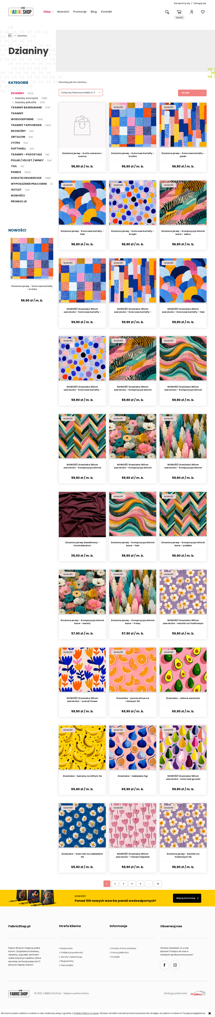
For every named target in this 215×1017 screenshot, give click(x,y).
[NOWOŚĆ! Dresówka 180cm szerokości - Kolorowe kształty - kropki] (82, 359)
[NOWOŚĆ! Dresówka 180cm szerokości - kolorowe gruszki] (183, 748)
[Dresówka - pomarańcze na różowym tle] (132, 670)
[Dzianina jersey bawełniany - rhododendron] (82, 514)
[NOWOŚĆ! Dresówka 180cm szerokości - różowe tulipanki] (132, 826)
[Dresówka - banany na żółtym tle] (82, 748)
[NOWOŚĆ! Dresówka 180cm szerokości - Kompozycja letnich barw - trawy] (183, 436)
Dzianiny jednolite (25, 102)
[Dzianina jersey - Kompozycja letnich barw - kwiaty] (82, 592)
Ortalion (18, 137)
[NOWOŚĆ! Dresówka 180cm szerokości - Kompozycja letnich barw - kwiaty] (132, 436)
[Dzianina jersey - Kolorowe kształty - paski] (183, 125)
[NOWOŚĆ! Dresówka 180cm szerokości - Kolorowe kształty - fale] (183, 281)
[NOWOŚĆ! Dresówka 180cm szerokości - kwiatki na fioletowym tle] (183, 592)
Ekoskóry (18, 131)
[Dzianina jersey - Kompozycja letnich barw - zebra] (183, 203)
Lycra (15, 143)
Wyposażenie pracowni (29, 184)
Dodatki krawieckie (26, 178)
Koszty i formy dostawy (123, 948)
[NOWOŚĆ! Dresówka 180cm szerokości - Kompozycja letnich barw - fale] (183, 359)
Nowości (18, 195)
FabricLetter (67, 965)
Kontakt (115, 956)
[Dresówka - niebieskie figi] (132, 748)
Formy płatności (120, 952)
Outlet (16, 190)
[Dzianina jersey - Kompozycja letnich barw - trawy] (132, 592)
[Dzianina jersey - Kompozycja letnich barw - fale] (132, 514)
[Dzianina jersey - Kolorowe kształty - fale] (82, 203)
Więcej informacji (185, 898)
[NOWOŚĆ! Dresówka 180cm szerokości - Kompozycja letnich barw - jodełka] (82, 436)
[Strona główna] (20, 11)
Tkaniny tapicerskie (26, 125)
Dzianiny (17, 93)
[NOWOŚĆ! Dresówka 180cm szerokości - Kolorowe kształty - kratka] (82, 281)
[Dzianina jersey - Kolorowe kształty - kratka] (132, 125)
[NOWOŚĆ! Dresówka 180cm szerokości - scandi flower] (82, 670)
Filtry (185, 92)
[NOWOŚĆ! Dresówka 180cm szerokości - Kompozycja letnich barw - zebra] (132, 359)
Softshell (18, 148)
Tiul (14, 166)
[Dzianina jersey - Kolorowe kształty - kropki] (132, 203)
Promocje (19, 201)
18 (158, 883)
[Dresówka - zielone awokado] (183, 670)
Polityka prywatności (72, 952)
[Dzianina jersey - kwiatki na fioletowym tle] (183, 826)
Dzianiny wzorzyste (26, 98)
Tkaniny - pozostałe (26, 154)
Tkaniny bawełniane (26, 107)
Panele (16, 172)
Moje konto (67, 948)
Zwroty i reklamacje (71, 956)
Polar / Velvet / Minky (27, 160)
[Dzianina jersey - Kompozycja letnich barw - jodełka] (183, 514)
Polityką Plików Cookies (86, 1013)
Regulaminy (67, 961)
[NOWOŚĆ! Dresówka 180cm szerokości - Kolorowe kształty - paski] (132, 281)
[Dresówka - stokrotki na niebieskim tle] (82, 826)
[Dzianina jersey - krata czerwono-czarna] (82, 125)
